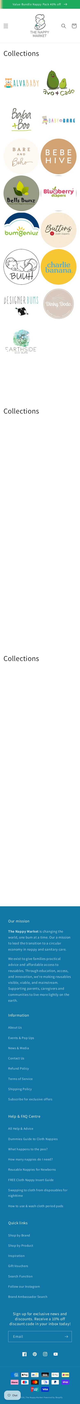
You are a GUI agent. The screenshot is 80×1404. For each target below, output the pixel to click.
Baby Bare (50, 107)
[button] (6, 26)
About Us (15, 1027)
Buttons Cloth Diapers (53, 220)
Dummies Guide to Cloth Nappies (33, 1139)
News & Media (18, 1048)
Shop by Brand (19, 1235)
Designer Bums (17, 291)
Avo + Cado (51, 70)
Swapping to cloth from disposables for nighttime (37, 1193)
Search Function (20, 1276)
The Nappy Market (34, 1397)
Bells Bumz (13, 181)
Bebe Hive (50, 144)
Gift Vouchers (18, 1266)
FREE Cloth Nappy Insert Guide (31, 1180)
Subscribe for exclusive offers (30, 1099)
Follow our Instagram (24, 1286)
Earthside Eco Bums (16, 331)
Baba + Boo (13, 107)
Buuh (8, 254)
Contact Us (16, 1058)
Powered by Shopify (53, 1397)
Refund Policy (18, 1068)
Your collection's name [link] (56, 341)
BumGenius (14, 218)
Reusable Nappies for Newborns (32, 1169)
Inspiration (16, 1256)
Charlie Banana (55, 254)
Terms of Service (20, 1079)
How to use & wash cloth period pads (35, 1206)
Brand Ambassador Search (28, 1297)
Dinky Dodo (51, 291)
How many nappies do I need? (30, 1159)
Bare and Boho (17, 144)
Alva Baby (12, 70)
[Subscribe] (66, 1336)
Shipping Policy (20, 1089)
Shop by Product (20, 1245)
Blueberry (50, 181)
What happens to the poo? (28, 1149)
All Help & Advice (20, 1128)
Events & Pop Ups (21, 1038)
